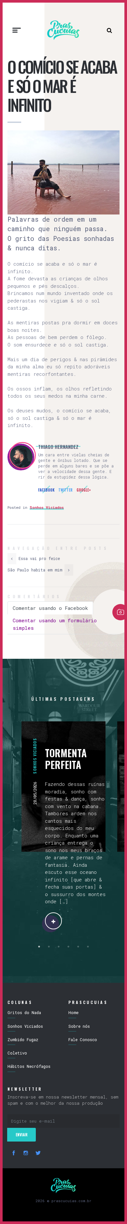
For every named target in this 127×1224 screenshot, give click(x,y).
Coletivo (17, 1052)
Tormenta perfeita (66, 758)
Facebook (46, 490)
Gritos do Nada (24, 1012)
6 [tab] (88, 946)
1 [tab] (39, 946)
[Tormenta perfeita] (53, 920)
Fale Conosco (82, 1039)
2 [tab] (49, 946)
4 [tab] (68, 946)
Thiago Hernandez (58, 447)
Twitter (65, 490)
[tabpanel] (63, 825)
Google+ (84, 490)
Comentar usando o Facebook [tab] (50, 608)
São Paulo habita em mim (35, 569)
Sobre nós (79, 1026)
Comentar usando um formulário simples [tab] (55, 624)
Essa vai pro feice (38, 558)
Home (73, 1012)
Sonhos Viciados (47, 507)
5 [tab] (78, 946)
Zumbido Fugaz (22, 1039)
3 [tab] (58, 946)
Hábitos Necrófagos (28, 1066)
